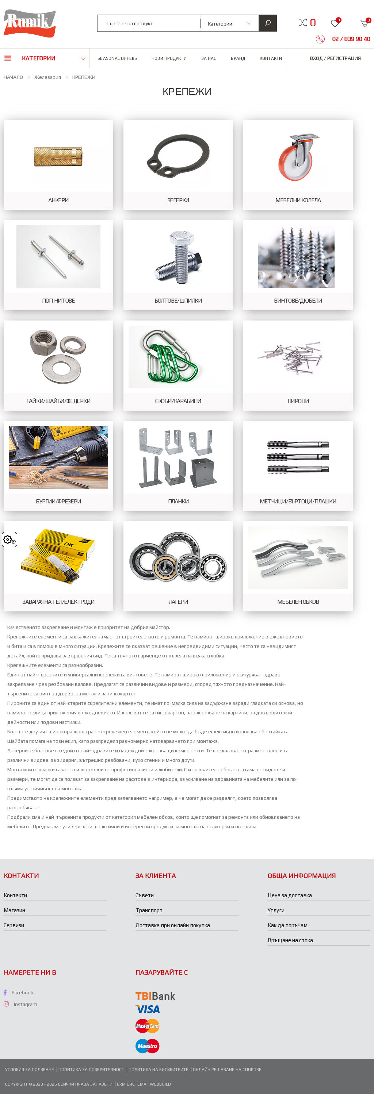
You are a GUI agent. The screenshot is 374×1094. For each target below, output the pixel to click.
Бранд (238, 58)
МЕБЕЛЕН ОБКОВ (297, 602)
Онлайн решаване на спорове (227, 1069)
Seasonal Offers (117, 58)
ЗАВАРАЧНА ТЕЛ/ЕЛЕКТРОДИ (58, 602)
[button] (313, 22)
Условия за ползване (29, 1069)
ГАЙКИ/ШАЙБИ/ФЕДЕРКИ (58, 401)
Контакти (271, 58)
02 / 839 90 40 (350, 38)
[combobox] (149, 23)
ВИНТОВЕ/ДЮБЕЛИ (298, 301)
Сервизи (14, 925)
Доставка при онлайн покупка (173, 925)
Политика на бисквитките (158, 1069)
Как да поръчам (288, 925)
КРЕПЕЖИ (83, 77)
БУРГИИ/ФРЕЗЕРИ (58, 501)
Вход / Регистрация (335, 58)
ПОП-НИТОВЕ (58, 301)
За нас (209, 58)
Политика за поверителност (91, 1069)
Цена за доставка (290, 895)
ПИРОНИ (298, 401)
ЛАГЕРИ (178, 602)
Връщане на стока (290, 940)
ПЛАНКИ (178, 501)
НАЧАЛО (13, 77)
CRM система (132, 1084)
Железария (47, 77)
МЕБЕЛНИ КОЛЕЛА (298, 200)
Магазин (14, 910)
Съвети (145, 895)
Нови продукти (169, 58)
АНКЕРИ (58, 200)
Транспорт (149, 910)
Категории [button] (39, 58)
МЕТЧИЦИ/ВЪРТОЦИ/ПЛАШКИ (298, 501)
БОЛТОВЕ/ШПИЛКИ (178, 301)
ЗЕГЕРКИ (178, 200)
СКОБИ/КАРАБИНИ (178, 401)
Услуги (276, 910)
